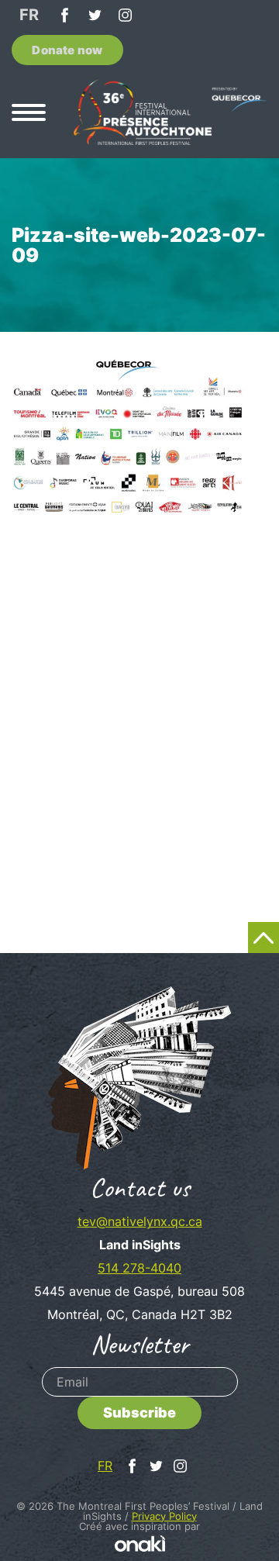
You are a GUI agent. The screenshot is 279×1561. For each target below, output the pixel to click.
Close (252, 501)
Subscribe (139, 1412)
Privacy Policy (164, 1516)
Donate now (67, 50)
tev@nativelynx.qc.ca (140, 1221)
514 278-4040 (139, 1268)
